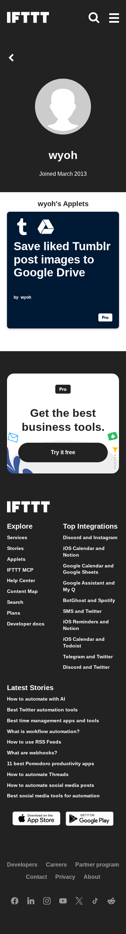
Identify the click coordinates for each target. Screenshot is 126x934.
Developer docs (25, 623)
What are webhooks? (32, 752)
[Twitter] (79, 901)
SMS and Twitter (82, 611)
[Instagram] (47, 901)
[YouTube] (63, 901)
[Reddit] (111, 901)
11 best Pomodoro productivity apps (50, 763)
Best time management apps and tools (53, 720)
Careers (56, 864)
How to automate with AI (36, 699)
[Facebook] (15, 901)
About (92, 877)
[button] (114, 18)
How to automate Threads (38, 774)
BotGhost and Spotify (89, 600)
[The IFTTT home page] (28, 17)
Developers (22, 864)
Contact (36, 877)
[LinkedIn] (31, 901)
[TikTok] (95, 901)
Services (17, 537)
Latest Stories (30, 688)
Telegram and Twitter (88, 656)
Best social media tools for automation (53, 795)
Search (15, 602)
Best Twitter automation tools (42, 709)
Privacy (65, 877)
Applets (16, 559)
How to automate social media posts (50, 785)
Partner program (97, 864)
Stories (15, 548)
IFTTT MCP (20, 569)
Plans (13, 612)
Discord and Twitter (86, 667)
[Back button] (12, 57)
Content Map (22, 591)
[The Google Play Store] (89, 819)
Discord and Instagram (90, 537)
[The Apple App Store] (36, 819)
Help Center (21, 580)
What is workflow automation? (43, 731)
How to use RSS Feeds (34, 742)
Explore (20, 526)
